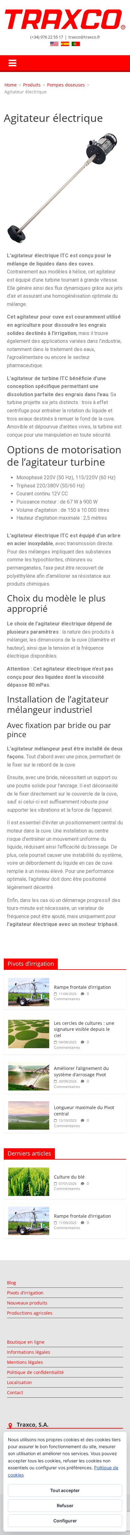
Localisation (19, 1382)
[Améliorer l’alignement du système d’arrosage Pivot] (28, 1065)
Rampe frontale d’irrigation (82, 987)
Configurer (65, 1520)
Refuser (65, 1505)
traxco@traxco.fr (84, 37)
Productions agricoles (29, 1313)
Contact (15, 1392)
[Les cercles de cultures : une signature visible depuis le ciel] (28, 1023)
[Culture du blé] (28, 1171)
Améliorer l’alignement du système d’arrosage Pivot (81, 1071)
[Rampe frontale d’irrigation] (28, 981)
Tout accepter (65, 1490)
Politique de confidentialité (35, 1372)
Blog (11, 1283)
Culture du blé (69, 1177)
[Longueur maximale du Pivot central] (28, 1105)
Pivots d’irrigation (25, 1293)
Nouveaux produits (27, 1303)
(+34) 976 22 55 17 (46, 37)
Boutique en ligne (25, 1342)
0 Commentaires (71, 996)
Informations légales (28, 1352)
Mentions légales (25, 1362)
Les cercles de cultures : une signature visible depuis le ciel (84, 1029)
